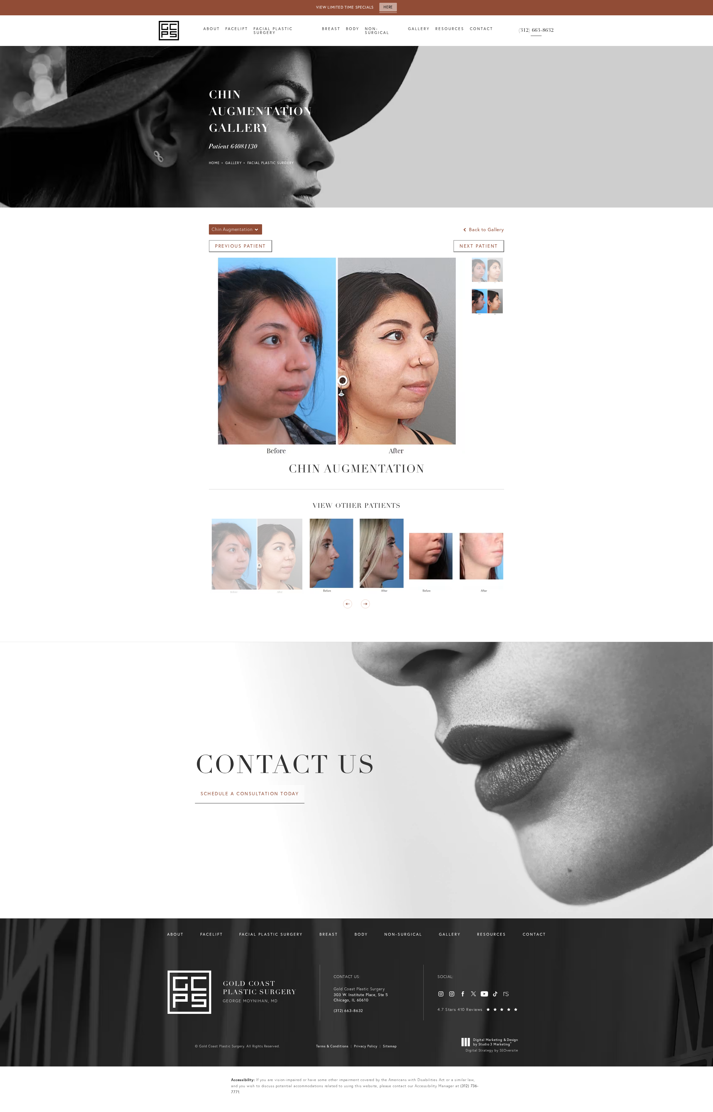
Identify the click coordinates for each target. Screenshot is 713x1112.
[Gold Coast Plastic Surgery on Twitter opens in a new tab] (473, 994)
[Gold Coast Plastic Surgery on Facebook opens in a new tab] (463, 994)
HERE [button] (388, 7)
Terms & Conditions (332, 1046)
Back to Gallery (485, 229)
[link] (536, 30)
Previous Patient (240, 246)
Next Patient (479, 246)
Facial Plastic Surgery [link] (273, 30)
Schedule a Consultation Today (250, 793)
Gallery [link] (419, 28)
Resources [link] (449, 28)
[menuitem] (212, 31)
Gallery (233, 163)
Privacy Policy (365, 1046)
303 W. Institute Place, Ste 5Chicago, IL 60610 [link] (361, 997)
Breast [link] (331, 28)
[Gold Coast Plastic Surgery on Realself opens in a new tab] (506, 994)
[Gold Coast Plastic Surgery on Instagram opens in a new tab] (441, 994)
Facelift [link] (236, 28)
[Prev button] (347, 603)
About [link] (211, 28)
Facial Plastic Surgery (270, 163)
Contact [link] (481, 28)
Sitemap (390, 1046)
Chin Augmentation (357, 469)
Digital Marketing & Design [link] (495, 1042)
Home (214, 163)
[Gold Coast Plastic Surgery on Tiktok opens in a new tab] (495, 994)
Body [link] (352, 28)
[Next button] (365, 603)
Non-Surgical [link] (377, 30)
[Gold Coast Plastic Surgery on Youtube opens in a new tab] (484, 994)
